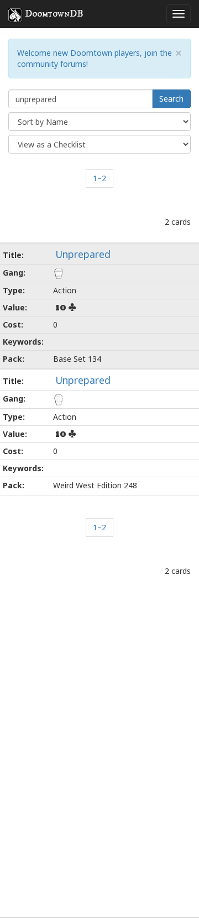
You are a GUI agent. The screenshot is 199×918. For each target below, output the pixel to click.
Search (171, 98)
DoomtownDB (54, 14)
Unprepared (83, 254)
